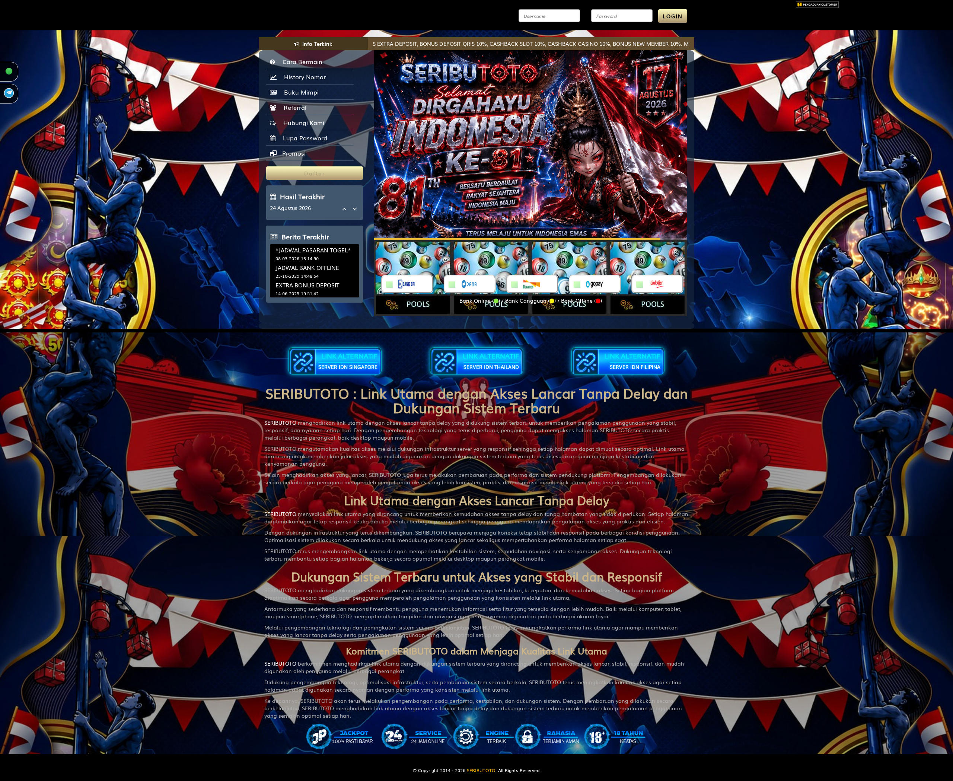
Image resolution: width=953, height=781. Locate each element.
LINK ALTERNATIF (347, 360)
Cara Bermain (300, 61)
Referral (293, 107)
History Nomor (303, 76)
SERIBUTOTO (280, 422)
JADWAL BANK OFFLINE (307, 267)
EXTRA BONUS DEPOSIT (307, 285)
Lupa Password (303, 137)
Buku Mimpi (299, 91)
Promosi (293, 153)
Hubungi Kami (302, 122)
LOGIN (673, 16)
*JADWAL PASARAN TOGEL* (313, 250)
